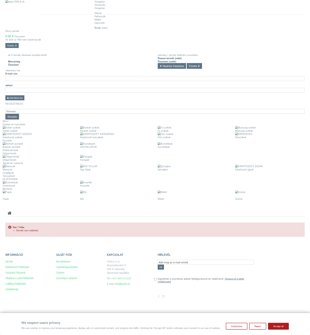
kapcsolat (100, 22)
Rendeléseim (63, 261)
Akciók (9, 261)
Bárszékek (240, 137)
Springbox (163, 169)
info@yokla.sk (122, 284)
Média (98, 19)
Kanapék (84, 159)
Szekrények (9, 185)
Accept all (278, 326)
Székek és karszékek (14, 124)
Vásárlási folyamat (15, 272)
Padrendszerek (10, 150)
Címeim (60, 272)
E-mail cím (11, 73)
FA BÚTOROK (10, 179)
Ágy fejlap (85, 169)
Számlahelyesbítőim (67, 267)
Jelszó (9, 85)
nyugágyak (8, 172)
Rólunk (98, 13)
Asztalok (7, 140)
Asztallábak (164, 147)
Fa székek (163, 130)
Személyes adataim (66, 278)
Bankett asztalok (11, 147)
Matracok (7, 169)
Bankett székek (88, 130)
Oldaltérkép (11, 289)
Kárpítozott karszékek (91, 137)
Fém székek (164, 137)
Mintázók (7, 188)
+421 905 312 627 (121, 278)
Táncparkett (9, 176)
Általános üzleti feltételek (19, 278)
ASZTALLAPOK (88, 147)
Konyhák (84, 185)
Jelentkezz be (12, 70)
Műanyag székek (244, 130)
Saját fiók (64, 254)
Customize (236, 326)
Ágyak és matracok (13, 163)
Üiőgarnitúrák (9, 153)
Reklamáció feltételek (17, 267)
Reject (257, 326)
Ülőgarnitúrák (9, 159)
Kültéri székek (10, 130)
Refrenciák (100, 16)
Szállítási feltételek (15, 283)
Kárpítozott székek (12, 137)
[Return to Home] (9, 213)
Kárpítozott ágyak (244, 169)
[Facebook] (158, 296)
